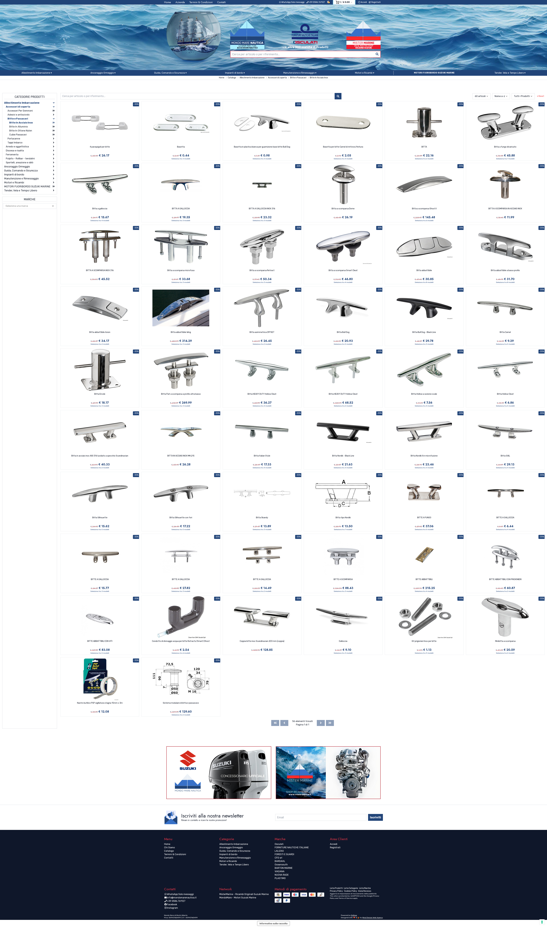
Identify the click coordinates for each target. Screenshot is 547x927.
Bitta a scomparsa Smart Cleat (343, 270)
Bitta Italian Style (262, 456)
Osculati (279, 844)
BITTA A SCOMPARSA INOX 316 (100, 270)
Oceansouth (281, 864)
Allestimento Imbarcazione (233, 844)
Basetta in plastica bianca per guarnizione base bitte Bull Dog (262, 147)
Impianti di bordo (228, 854)
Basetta (181, 147)
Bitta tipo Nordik (343, 517)
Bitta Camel (505, 332)
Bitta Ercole (99, 394)
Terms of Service (346, 898)
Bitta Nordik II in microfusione (424, 456)
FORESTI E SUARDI (284, 854)
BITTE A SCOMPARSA (343, 579)
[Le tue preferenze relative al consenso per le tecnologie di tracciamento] (542, 922)
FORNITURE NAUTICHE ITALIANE (292, 847)
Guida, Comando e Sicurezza (234, 851)
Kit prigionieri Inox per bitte (424, 641)
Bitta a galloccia (99, 208)
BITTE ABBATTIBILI (424, 579)
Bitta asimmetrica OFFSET (262, 332)
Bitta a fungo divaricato (505, 147)
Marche (29, 199)
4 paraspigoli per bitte (100, 147)
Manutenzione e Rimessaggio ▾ (299, 72)
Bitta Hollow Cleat (505, 394)
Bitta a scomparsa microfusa (180, 270)
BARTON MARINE (283, 868)
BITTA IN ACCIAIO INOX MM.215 (180, 456)
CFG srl (278, 857)
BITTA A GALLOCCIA (181, 208)
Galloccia (343, 641)
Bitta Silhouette (99, 517)
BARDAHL (280, 861)
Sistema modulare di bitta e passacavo (181, 703)
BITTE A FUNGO (424, 517)
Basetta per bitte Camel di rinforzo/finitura (343, 147)
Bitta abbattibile (424, 270)
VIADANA (279, 871)
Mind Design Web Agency (372, 918)
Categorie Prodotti (30, 97)
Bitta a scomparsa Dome (343, 208)
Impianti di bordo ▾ (235, 72)
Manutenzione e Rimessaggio (235, 857)
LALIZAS (279, 851)
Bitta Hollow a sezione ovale (424, 394)
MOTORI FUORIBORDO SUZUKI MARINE (434, 73)
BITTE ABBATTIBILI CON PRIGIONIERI (505, 579)
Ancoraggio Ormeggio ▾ (103, 72)
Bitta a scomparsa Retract (262, 270)
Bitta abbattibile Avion (99, 332)
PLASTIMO (280, 878)
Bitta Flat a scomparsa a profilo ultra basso (181, 394)
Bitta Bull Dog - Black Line (424, 332)
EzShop (354, 915)
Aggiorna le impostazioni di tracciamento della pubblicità (353, 894)
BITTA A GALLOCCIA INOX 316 (262, 208)
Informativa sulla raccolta (273, 923)
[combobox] (305, 54)
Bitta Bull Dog (343, 332)
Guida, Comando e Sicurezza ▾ (170, 72)
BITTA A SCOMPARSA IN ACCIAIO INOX (505, 208)
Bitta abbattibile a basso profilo (505, 270)
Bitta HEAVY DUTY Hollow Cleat (262, 394)
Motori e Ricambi (228, 861)
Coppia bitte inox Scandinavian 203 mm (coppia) (262, 641)
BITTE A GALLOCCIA (505, 517)
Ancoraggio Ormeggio (231, 847)
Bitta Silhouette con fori (181, 517)
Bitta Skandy (262, 517)
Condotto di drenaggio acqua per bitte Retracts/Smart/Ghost (181, 641)
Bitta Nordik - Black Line (343, 456)
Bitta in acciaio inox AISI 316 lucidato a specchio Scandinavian (99, 456)
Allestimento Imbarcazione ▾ (37, 72)
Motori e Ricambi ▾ (364, 72)
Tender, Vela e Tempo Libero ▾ (509, 72)
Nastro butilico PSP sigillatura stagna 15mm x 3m (100, 703)
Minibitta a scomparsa (505, 641)
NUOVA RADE (282, 874)
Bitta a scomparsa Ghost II (424, 208)
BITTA (424, 147)
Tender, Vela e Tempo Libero (234, 864)
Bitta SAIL (505, 456)
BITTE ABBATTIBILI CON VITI (99, 641)
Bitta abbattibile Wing (181, 332)
